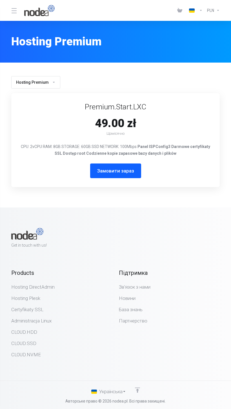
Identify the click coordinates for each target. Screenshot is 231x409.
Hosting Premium (32, 82)
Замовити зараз (115, 171)
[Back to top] (137, 390)
